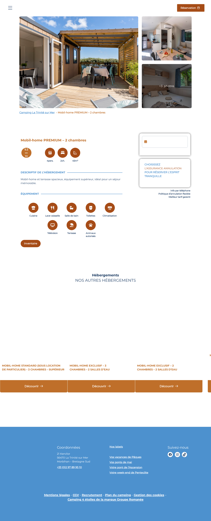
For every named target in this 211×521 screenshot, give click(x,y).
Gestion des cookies (149, 495)
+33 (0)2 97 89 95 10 (69, 467)
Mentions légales (57, 495)
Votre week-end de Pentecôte (129, 472)
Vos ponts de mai (121, 462)
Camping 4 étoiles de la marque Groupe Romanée (106, 499)
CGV (76, 495)
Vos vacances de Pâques (125, 457)
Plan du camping (118, 495)
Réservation (188, 7)
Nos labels (116, 446)
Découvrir (32, 386)
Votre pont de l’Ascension (126, 467)
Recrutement (92, 495)
